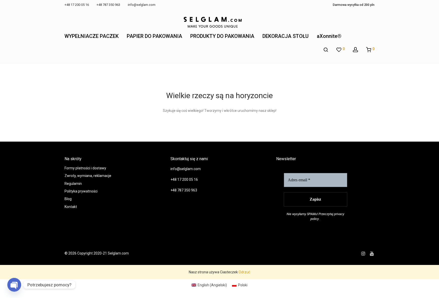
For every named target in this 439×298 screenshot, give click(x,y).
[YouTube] (372, 253)
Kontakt (71, 207)
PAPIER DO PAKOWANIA (154, 36)
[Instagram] (363, 253)
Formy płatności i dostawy (85, 168)
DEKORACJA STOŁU (285, 36)
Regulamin (73, 184)
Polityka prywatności (81, 191)
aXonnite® (329, 36)
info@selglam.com (185, 169)
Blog (68, 199)
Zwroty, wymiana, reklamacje (88, 176)
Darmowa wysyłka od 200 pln (353, 5)
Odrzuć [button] (244, 272)
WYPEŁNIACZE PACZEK (92, 36)
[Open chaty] (14, 285)
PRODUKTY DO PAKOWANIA (222, 36)
